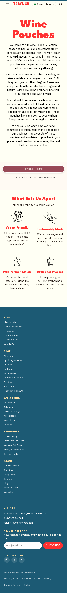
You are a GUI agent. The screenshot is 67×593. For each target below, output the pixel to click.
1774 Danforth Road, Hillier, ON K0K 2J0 (25, 513)
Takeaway (9, 407)
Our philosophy (11, 465)
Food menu (9, 402)
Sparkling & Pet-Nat (13, 360)
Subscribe (53, 545)
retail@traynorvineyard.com (19, 522)
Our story (8, 470)
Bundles (8, 382)
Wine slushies (10, 420)
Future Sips (9, 386)
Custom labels (11, 453)
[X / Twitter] (22, 560)
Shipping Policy (11, 578)
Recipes (8, 424)
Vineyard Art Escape (14, 445)
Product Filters (33, 168)
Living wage (9, 474)
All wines (8, 355)
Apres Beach (10, 415)
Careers (8, 478)
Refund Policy (28, 578)
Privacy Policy (44, 578)
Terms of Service (12, 585)
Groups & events (12, 335)
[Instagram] (7, 560)
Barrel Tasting (11, 436)
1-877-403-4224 (13, 518)
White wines (10, 373)
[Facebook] (14, 560)
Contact (27, 585)
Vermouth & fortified (14, 377)
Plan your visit (10, 322)
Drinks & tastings (12, 411)
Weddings (9, 344)
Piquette (8, 364)
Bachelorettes (11, 339)
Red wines (9, 369)
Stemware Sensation (14, 440)
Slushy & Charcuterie (14, 449)
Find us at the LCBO (13, 390)
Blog (6, 483)
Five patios (9, 330)
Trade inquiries (11, 487)
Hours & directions (13, 326)
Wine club (8, 491)
